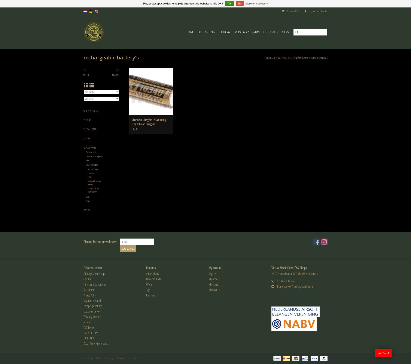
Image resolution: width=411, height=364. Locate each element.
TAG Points (88, 328)
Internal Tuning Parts (94, 156)
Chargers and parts (93, 188)
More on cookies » (257, 3)
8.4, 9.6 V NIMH (93, 169)
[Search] (295, 32)
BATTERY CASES (92, 192)
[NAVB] (299, 312)
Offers (149, 284)
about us (87, 279)
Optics (88, 201)
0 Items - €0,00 (293, 11)
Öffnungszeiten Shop (94, 274)
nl (85, 11)
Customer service (92, 311)
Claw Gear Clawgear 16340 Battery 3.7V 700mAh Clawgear (149, 122)
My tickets (214, 284)
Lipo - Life (91, 173)
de (90, 11)
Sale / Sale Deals (207, 32)
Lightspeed (131, 358)
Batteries (90, 184)
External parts (91, 152)
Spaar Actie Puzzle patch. (96, 344)
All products (152, 274)
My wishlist (214, 290)
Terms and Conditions (94, 284)
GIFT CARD (88, 338)
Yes (229, 3)
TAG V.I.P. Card (90, 333)
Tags (148, 290)
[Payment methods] (276, 358)
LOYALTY (383, 352)
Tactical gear (241, 32)
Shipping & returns (92, 306)
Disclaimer (88, 290)
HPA (87, 160)
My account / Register (318, 11)
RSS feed (150, 295)
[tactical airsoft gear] (99, 32)
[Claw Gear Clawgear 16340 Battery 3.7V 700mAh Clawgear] (150, 91)
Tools (87, 197)
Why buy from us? (92, 317)
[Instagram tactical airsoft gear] (324, 242)
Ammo (256, 32)
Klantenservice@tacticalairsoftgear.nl (295, 286)
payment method (92, 301)
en (96, 11)
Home (191, 32)
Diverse (285, 32)
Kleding (225, 32)
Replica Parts (270, 32)
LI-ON (89, 177)
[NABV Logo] (299, 324)
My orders (214, 279)
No (239, 3)
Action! (87, 322)
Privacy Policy (89, 295)
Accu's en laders (296, 58)
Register (213, 274)
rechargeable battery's (316, 58)
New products (153, 279)
